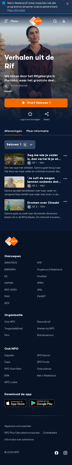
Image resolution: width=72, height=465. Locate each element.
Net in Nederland (46, 375)
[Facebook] (56, 453)
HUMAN (8, 283)
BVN (6, 375)
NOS (6, 303)
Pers (6, 335)
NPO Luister (11, 382)
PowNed (42, 276)
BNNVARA (10, 269)
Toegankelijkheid (13, 328)
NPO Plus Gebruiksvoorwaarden (22, 433)
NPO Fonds (43, 362)
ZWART (41, 296)
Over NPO (9, 322)
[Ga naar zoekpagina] (55, 21)
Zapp (7, 362)
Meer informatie (16, 10)
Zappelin (9, 355)
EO (6, 276)
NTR (39, 263)
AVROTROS (10, 263)
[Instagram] (65, 453)
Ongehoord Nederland (49, 269)
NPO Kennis (43, 355)
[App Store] (15, 403)
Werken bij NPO (45, 328)
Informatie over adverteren (19, 439)
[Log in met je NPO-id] (63, 21)
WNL (39, 290)
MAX (7, 296)
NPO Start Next (12, 369)
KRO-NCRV (10, 290)
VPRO (40, 283)
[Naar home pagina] (36, 21)
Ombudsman (44, 369)
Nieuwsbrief (43, 322)
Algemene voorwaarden (17, 426)
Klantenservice (45, 335)
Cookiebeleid (50, 433)
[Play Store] (41, 403)
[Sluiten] (67, 3)
